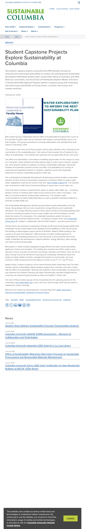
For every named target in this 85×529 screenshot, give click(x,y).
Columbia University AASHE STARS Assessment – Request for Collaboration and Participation (38, 335)
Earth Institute (74, 9)
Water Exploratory (63, 290)
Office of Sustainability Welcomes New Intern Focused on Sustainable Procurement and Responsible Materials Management (42, 355)
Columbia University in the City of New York (23, 2)
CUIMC (52, 9)
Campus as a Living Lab (52, 299)
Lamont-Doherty (62, 9)
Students (14, 299)
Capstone (67, 299)
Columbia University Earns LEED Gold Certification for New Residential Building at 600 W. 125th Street (42, 367)
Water (21, 299)
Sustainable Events (33, 299)
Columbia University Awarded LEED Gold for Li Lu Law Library (38, 345)
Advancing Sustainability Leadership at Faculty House (27, 292)
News (17, 37)
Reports (9, 42)
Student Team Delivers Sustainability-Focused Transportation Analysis (42, 325)
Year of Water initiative (56, 182)
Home (7, 37)
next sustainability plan (24, 282)
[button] (7, 305)
